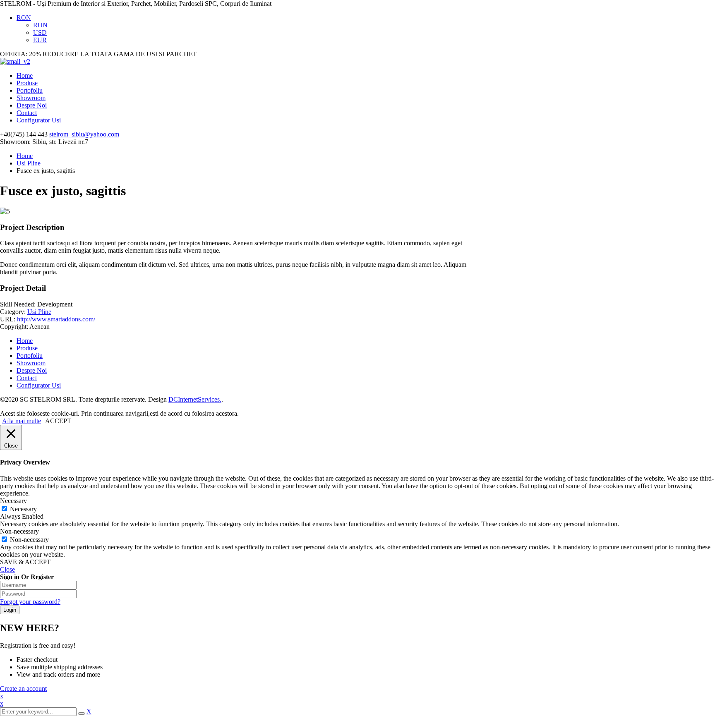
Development (54, 304)
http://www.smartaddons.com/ (56, 319)
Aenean (39, 326)
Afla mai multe (21, 420)
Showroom (31, 97)
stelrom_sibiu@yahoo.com (84, 134)
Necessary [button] (13, 500)
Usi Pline (29, 163)
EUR (40, 39)
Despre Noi (32, 105)
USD (40, 32)
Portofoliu (30, 90)
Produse (27, 82)
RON (24, 17)
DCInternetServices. (194, 399)
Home (25, 75)
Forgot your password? (30, 601)
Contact (27, 112)
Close (7, 569)
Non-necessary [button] (19, 531)
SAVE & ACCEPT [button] (25, 561)
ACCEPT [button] (58, 420)
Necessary (23, 508)
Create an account (23, 688)
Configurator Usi (39, 120)
